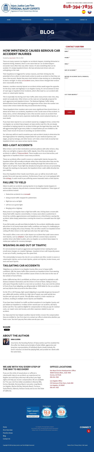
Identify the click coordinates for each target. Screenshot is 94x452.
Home (8, 20)
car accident (26, 80)
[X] (88, 431)
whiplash (21, 237)
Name (67, 51)
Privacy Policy (78, 445)
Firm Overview (26, 20)
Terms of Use (70, 445)
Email (67, 64)
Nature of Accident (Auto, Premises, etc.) (77, 77)
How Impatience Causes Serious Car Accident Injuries (31, 52)
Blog (67, 20)
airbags (8, 178)
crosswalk (27, 194)
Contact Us (83, 20)
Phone (67, 57)
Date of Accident (71, 70)
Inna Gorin (12, 58)
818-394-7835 (78, 6)
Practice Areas (48, 20)
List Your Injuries (71, 94)
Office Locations (61, 366)
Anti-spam (85, 445)
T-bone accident (22, 153)
